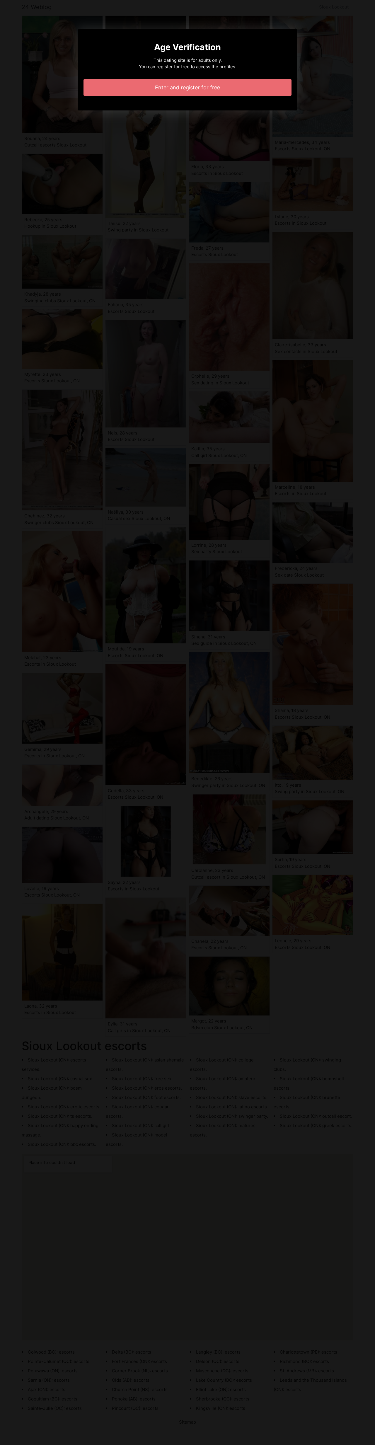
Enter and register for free (187, 87)
